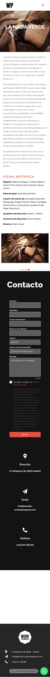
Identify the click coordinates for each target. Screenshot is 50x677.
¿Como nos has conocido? (20, 347)
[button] (21, 269)
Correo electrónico (17, 319)
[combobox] (25, 342)
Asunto (12, 338)
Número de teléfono (18, 329)
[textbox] (22, 342)
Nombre (13, 301)
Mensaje (12, 356)
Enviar (25, 434)
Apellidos (13, 310)
